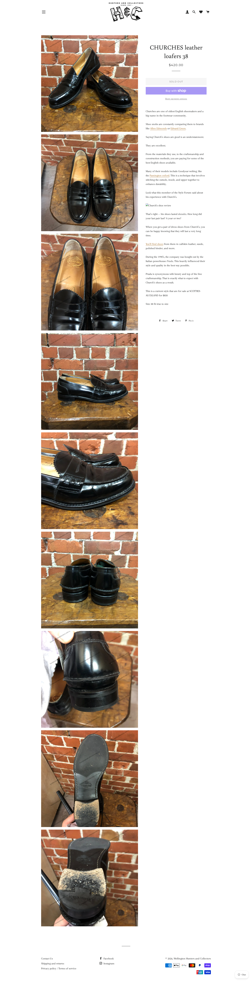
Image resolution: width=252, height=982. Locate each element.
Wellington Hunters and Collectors (192, 958)
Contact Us (47, 958)
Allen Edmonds (158, 128)
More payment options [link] (176, 98)
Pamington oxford (159, 175)
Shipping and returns (52, 963)
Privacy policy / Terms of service (58, 968)
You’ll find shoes (154, 244)
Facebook (108, 958)
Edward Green (178, 128)
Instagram (108, 963)
